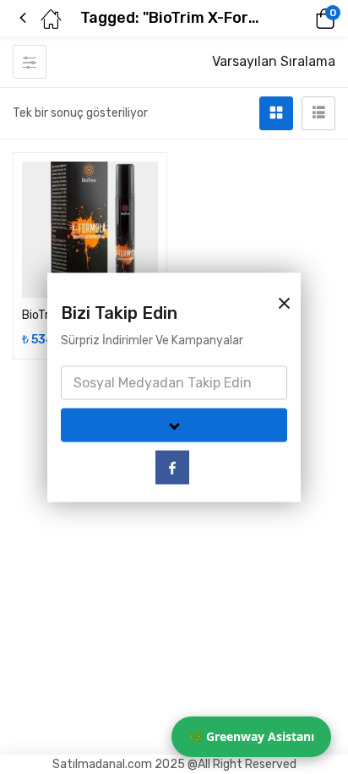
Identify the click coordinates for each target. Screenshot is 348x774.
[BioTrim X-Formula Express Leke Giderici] (90, 230)
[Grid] (276, 113)
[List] (318, 113)
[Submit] (174, 425)
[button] (301, 19)
